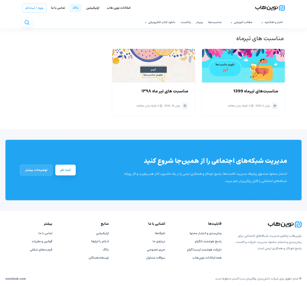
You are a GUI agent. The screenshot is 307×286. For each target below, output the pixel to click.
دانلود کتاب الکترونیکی (161, 22)
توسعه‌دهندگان (99, 257)
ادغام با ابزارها (100, 241)
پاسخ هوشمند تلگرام (208, 241)
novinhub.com (15, 279)
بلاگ (76, 8)
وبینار (199, 22)
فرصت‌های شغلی (41, 249)
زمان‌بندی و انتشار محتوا (206, 233)
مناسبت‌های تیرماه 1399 (255, 91)
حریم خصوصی (156, 249)
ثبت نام (65, 170)
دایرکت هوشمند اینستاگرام (204, 249)
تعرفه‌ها (160, 233)
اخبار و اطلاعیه (274, 22)
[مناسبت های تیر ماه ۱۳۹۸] (153, 66)
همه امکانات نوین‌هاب (207, 257)
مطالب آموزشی (243, 22)
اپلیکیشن (92, 8)
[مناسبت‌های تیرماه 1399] (243, 66)
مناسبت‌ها (215, 22)
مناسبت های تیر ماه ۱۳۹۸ (164, 91)
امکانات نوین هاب (118, 8)
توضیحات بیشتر (36, 170)
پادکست (186, 22)
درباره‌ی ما (159, 241)
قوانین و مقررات (42, 241)
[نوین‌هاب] (266, 224)
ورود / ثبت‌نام (34, 8)
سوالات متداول (155, 257)
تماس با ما (58, 8)
